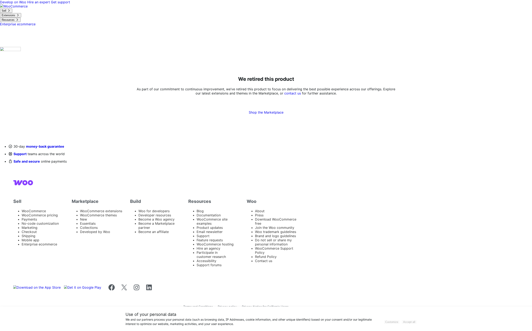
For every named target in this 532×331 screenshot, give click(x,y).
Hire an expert (39, 2)
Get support (60, 2)
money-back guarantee (45, 146)
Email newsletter (210, 232)
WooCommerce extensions (101, 211)
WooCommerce (34, 211)
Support (20, 154)
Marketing (29, 228)
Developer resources (154, 215)
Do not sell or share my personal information (273, 242)
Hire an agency (208, 248)
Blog (200, 211)
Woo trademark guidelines (275, 232)
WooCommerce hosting (215, 244)
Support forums (209, 265)
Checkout (29, 232)
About (260, 211)
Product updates (210, 228)
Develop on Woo (13, 2)
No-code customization (40, 223)
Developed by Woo (95, 232)
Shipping (28, 236)
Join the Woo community (274, 228)
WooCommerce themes (98, 215)
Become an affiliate (153, 232)
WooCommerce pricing (40, 215)
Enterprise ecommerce (39, 244)
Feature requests (210, 240)
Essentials (88, 223)
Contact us (263, 261)
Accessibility (206, 261)
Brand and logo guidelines (275, 236)
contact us (292, 93)
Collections (89, 228)
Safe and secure (27, 161)
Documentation (209, 215)
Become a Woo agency (156, 219)
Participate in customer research (211, 254)
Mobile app (30, 240)
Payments (29, 219)
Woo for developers (154, 211)
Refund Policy (266, 257)
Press (259, 215)
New (83, 219)
